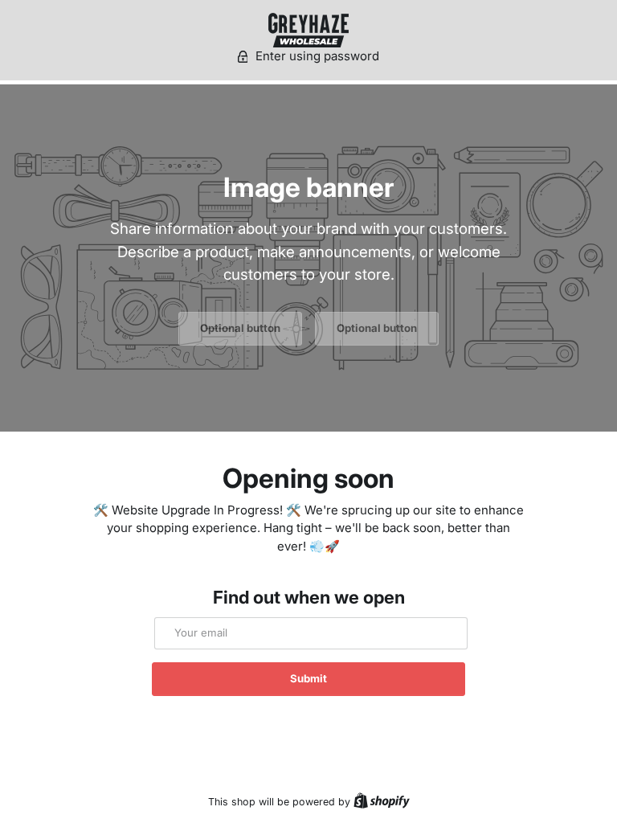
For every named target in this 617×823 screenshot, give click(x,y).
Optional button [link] (240, 327)
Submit (308, 678)
